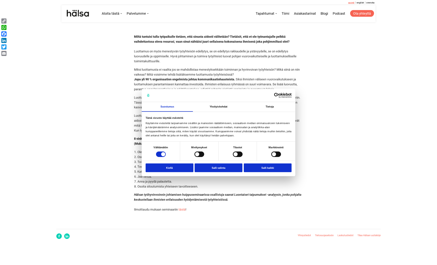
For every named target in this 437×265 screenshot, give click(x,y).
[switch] (199, 154)
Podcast (339, 13)
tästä (182, 209)
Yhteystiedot (304, 235)
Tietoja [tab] (270, 106)
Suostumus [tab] (167, 106)
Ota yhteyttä (362, 13)
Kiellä (169, 167)
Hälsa (78, 13)
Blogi (324, 13)
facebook (59, 236)
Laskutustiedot (345, 235)
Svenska (370, 3)
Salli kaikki (267, 167)
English (360, 3)
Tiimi (285, 13)
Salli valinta (218, 167)
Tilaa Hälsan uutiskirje (369, 235)
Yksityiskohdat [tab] (218, 106)
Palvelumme (136, 13)
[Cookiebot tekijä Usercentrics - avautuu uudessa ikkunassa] (277, 95)
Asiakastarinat (305, 13)
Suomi (351, 3)
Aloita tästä (110, 13)
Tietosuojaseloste (324, 235)
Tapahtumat (265, 13)
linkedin (67, 236)
